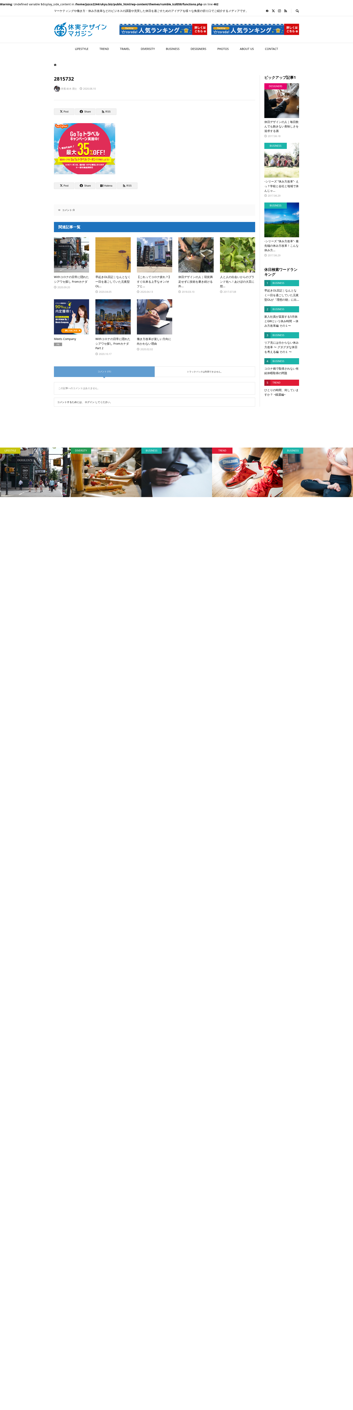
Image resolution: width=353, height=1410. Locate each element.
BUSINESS (173, 49)
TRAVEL (125, 49)
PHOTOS (223, 49)
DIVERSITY (148, 49)
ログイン (90, 402)
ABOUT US (247, 49)
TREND (104, 49)
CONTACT (271, 49)
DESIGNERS (198, 49)
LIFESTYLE (81, 49)
